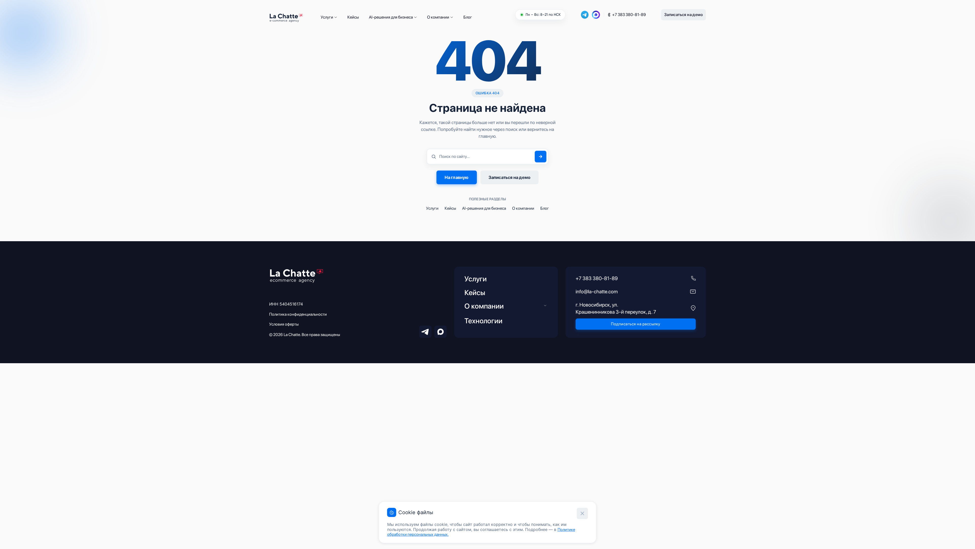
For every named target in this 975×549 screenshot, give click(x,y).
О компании (438, 17)
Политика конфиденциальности (298, 314)
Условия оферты (284, 324)
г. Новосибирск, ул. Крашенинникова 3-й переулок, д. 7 (616, 308)
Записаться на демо (683, 14)
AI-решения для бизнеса (391, 17)
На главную (457, 177)
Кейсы (353, 17)
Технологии (483, 320)
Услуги (327, 17)
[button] (335, 17)
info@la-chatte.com (597, 291)
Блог (467, 17)
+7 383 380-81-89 (629, 14)
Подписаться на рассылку (635, 324)
